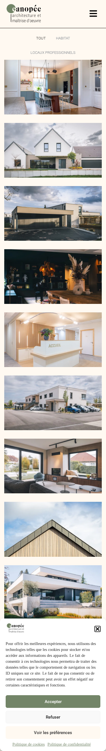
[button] (97, 629)
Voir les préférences (53, 732)
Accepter (53, 701)
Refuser (53, 717)
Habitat (63, 38)
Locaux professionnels (53, 52)
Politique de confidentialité (69, 744)
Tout (41, 38)
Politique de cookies (28, 744)
